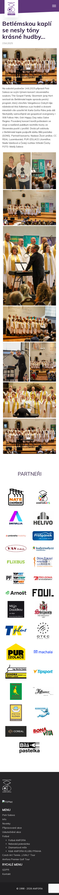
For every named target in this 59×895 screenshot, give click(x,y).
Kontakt (6, 874)
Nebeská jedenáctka (19, 843)
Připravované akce (12, 827)
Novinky (6, 823)
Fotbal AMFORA (17, 840)
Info (4, 819)
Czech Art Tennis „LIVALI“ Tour (18, 855)
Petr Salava (8, 815)
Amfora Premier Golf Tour (16, 859)
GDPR (5, 869)
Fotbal (5, 836)
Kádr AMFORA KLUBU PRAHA (24, 851)
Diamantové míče (17, 847)
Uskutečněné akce (11, 832)
